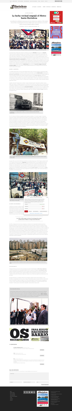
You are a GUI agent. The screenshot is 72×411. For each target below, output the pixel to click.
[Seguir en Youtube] (60, 1)
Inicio (11, 1)
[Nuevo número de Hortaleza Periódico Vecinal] (56, 48)
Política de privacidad (36, 213)
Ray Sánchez (22, 26)
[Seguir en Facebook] (55, 1)
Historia (33, 26)
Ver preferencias (35, 211)
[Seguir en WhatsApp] (61, 1)
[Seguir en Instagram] (58, 1)
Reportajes (35, 26)
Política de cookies (32, 213)
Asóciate (46, 1)
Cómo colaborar (20, 1)
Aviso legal (41, 213)
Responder (42, 355)
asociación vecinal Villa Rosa (14, 74)
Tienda (39, 1)
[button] (47, 197)
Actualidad (30, 26)
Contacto (42, 1)
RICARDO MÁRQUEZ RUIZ (18, 347)
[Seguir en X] (57, 1)
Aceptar (26, 211)
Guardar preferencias (43, 211)
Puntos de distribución (33, 1)
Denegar (30, 211)
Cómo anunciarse (26, 1)
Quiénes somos (15, 1)
